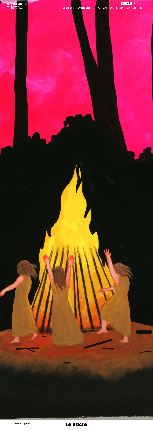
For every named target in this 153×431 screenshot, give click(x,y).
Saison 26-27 (69, 8)
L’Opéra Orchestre (86, 8)
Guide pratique (117, 8)
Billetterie (126, 3)
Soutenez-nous (134, 8)
